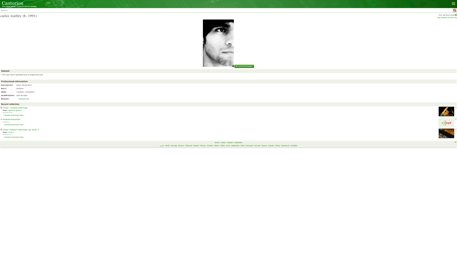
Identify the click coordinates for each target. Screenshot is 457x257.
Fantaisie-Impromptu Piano (14, 115)
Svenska (271, 145)
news (223, 142)
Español (196, 145)
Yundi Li (11, 132)
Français (203, 145)
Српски (264, 145)
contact (230, 142)
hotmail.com (24, 99)
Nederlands (235, 145)
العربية (162, 145)
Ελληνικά (188, 145)
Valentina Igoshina (15, 110)
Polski (243, 145)
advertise (238, 142)
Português (249, 145)
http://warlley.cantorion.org (447, 17)
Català (167, 145)
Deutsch (181, 145)
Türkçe (277, 145)
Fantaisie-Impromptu (11, 119)
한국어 (228, 145)
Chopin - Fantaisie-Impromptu (15, 108)
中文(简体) (293, 145)
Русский (257, 145)
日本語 (222, 145)
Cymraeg (174, 145)
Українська (285, 145)
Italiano (216, 145)
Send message (245, 66)
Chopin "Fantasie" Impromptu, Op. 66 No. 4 (21, 130)
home (217, 142)
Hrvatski (210, 145)
